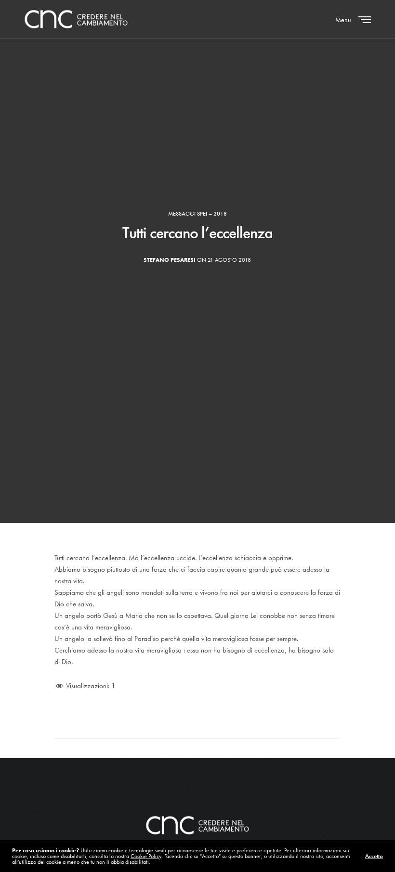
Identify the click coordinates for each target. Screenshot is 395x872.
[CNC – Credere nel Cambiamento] (76, 19)
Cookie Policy (146, 856)
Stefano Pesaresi (170, 260)
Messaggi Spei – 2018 (197, 214)
